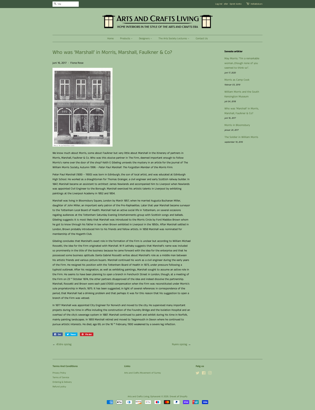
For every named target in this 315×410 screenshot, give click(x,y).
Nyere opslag (179, 344)
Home (110, 38)
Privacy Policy (59, 373)
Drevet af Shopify (178, 396)
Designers (144, 38)
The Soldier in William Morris (241, 137)
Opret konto (236, 4)
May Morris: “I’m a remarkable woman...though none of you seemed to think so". (241, 63)
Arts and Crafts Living (138, 396)
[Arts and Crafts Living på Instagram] (210, 373)
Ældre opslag (64, 344)
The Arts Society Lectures (173, 38)
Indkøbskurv (256, 4)
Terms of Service (60, 377)
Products (125, 38)
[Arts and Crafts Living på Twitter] (197, 373)
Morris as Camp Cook (236, 80)
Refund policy (59, 386)
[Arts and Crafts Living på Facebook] (204, 373)
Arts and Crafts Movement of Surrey (142, 373)
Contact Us (202, 38)
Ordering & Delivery (62, 382)
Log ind (218, 4)
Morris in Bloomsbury (237, 125)
